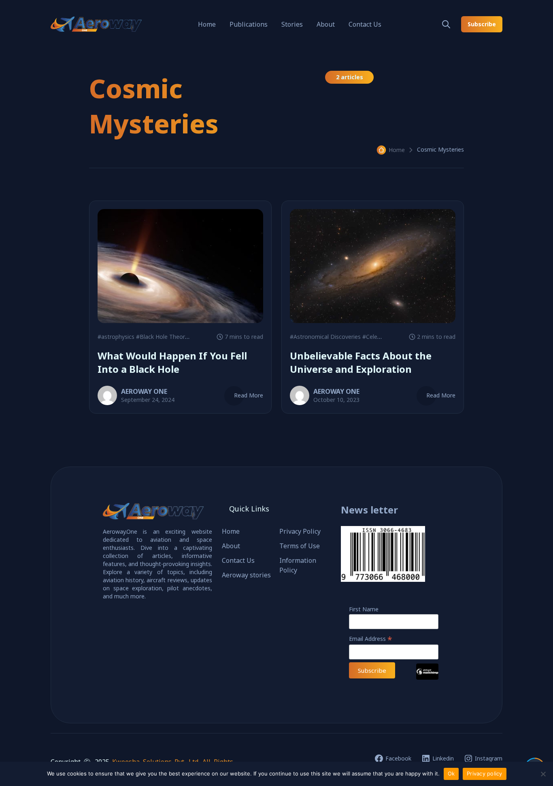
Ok (451, 773)
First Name (364, 609)
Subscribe (482, 24)
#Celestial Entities (386, 336)
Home (207, 24)
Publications (249, 24)
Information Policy (297, 565)
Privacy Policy (300, 531)
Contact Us (365, 24)
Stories (292, 24)
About (326, 24)
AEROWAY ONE (144, 391)
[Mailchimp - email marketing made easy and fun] (427, 677)
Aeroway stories (246, 574)
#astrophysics (116, 336)
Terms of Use (299, 545)
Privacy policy (484, 773)
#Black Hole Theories (164, 336)
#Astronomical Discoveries (325, 336)
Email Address (370, 638)
